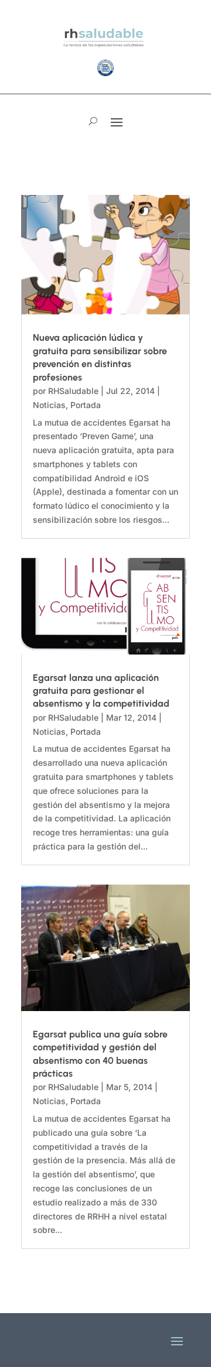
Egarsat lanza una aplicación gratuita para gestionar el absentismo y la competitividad (101, 691)
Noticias (49, 405)
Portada (85, 405)
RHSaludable (73, 391)
